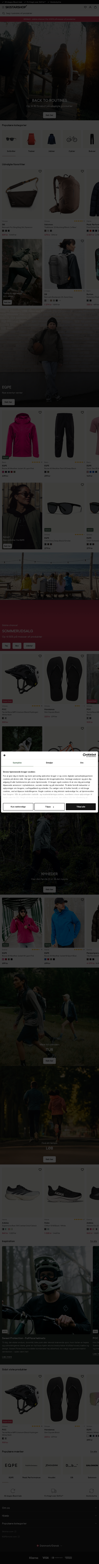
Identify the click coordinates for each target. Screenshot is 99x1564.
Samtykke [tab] (17, 763)
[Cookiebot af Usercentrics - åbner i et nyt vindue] (84, 755)
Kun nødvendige (18, 807)
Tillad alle (81, 807)
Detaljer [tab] (49, 763)
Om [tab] (81, 763)
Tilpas (48, 807)
